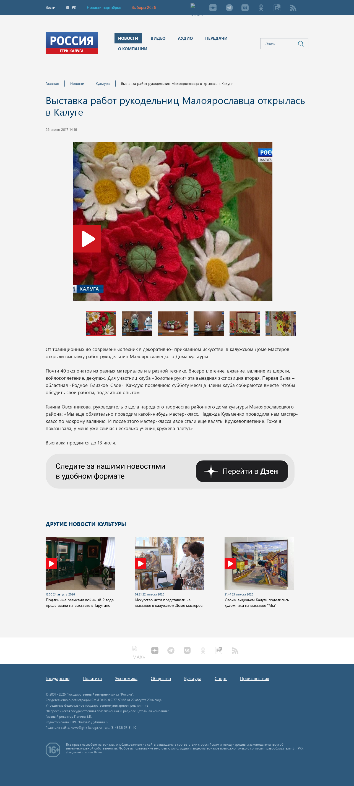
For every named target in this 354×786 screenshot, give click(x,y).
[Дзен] (213, 8)
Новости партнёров (104, 7)
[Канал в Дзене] (170, 470)
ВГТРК (71, 7)
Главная (52, 83)
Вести (50, 7)
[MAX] (197, 8)
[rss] (293, 8)
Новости (77, 83)
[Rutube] (277, 8)
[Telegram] (229, 8)
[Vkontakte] (245, 8)
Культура (103, 83)
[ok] (261, 8)
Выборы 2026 (144, 7)
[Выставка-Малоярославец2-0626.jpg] (172, 223)
